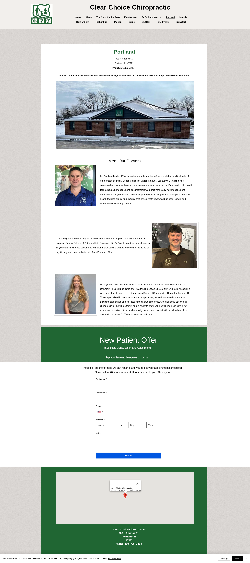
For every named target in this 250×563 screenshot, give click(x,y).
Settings (224, 558)
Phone (99, 406)
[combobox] (110, 425)
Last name (101, 393)
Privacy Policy (114, 558)
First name (101, 379)
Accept (237, 558)
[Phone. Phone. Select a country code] (100, 412)
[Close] (246, 558)
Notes (98, 433)
